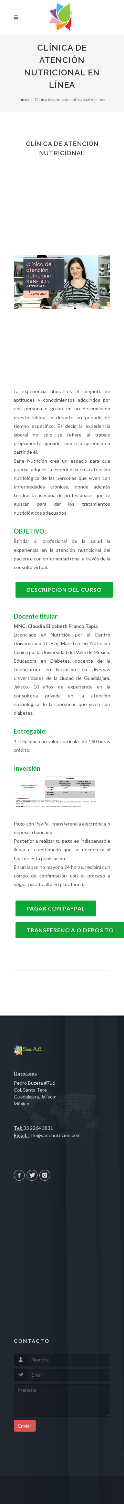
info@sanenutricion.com (55, 1135)
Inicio (24, 99)
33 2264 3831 (38, 1128)
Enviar (24, 1426)
